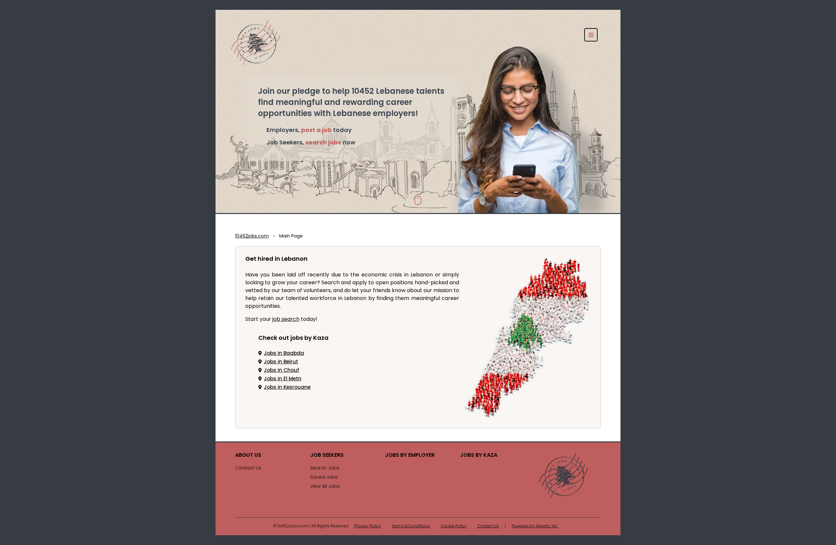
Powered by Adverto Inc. (535, 526)
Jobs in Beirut (281, 362)
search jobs (323, 143)
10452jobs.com (252, 236)
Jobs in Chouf (281, 370)
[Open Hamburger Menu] (591, 34)
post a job (316, 131)
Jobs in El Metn (282, 379)
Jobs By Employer (410, 455)
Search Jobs (324, 468)
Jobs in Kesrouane (287, 387)
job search (285, 319)
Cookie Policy (454, 526)
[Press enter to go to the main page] (563, 475)
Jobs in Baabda (284, 353)
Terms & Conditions (411, 526)
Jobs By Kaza (478, 455)
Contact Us (248, 468)
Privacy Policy (367, 526)
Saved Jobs (324, 477)
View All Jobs (325, 486)
